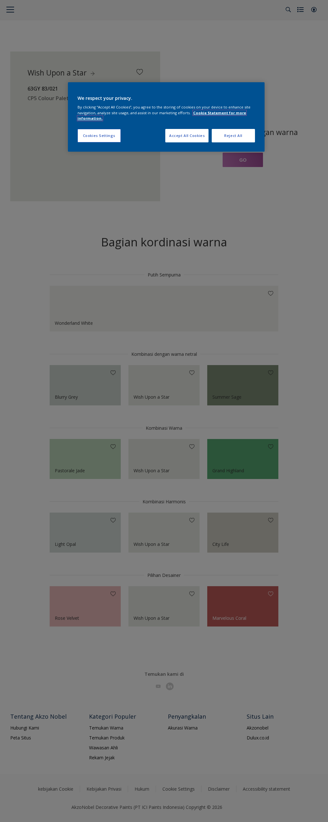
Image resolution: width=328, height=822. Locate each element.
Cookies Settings (99, 135)
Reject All (233, 135)
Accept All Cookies (187, 135)
